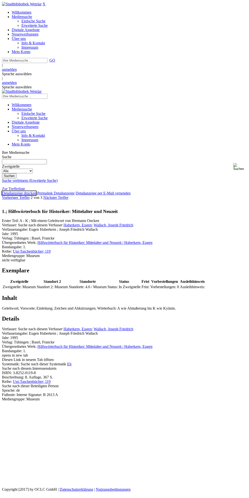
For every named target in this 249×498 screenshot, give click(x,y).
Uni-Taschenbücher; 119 (32, 251)
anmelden (9, 69)
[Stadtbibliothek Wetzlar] (22, 4)
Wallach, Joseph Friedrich (113, 225)
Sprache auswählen (17, 74)
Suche (6, 157)
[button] (240, 167)
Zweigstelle (11, 166)
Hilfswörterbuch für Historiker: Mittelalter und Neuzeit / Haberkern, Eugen (94, 242)
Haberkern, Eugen (77, 225)
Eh (69, 364)
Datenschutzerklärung (76, 489)
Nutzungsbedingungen (113, 489)
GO (52, 60)
